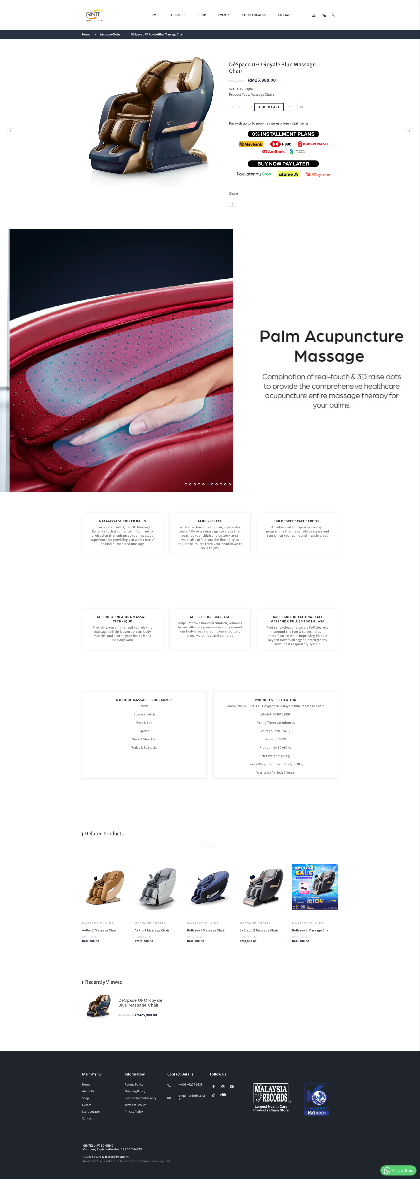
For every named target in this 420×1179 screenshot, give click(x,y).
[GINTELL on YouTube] (231, 1086)
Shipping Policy (135, 1091)
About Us (88, 1091)
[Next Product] (409, 131)
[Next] (407, 360)
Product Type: (239, 94)
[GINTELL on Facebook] (213, 1086)
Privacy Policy (134, 1112)
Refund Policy (134, 1084)
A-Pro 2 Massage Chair (99, 930)
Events (86, 1105)
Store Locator (91, 1112)
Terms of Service (135, 1105)
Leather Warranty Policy (140, 1098)
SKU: (233, 89)
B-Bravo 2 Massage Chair (259, 930)
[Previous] (12, 360)
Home (86, 34)
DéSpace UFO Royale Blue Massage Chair (157, 34)
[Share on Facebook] (232, 203)
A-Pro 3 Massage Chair (152, 930)
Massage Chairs (110, 34)
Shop (85, 1098)
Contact (87, 1118)
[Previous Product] (10, 131)
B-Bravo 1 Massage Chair (206, 930)
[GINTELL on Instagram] (222, 1086)
